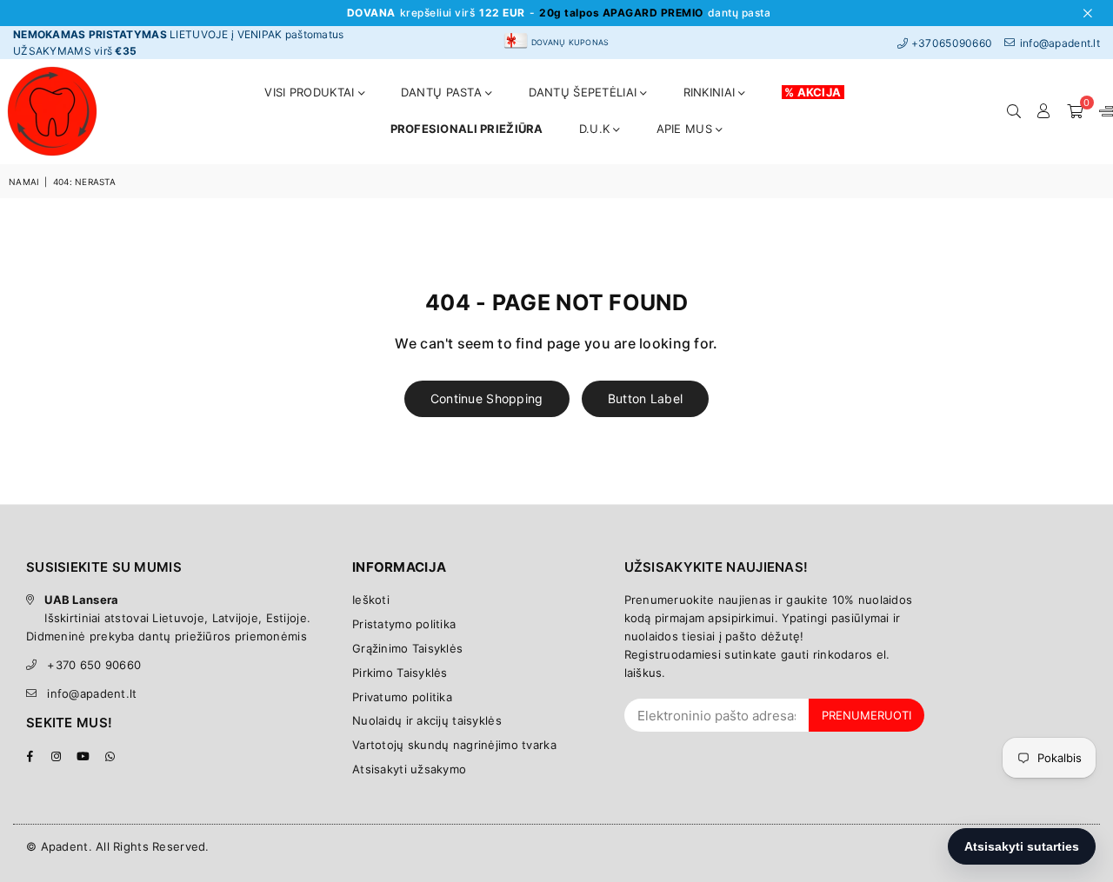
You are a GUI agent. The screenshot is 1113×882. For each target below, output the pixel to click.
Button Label (645, 398)
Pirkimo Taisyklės (400, 673)
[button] (1074, 111)
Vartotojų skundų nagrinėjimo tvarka (454, 745)
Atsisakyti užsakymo (409, 769)
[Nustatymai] (1102, 111)
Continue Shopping (486, 398)
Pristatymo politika (404, 624)
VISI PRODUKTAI (310, 92)
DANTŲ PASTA (443, 92)
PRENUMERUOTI (866, 715)
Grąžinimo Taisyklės (407, 648)
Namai (24, 181)
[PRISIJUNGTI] (1044, 111)
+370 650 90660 (94, 665)
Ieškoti (371, 600)
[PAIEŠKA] (1014, 111)
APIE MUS (686, 129)
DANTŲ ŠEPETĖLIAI (585, 92)
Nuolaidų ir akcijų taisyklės (427, 720)
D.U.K (596, 129)
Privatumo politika (402, 697)
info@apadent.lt (92, 693)
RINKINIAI (711, 92)
